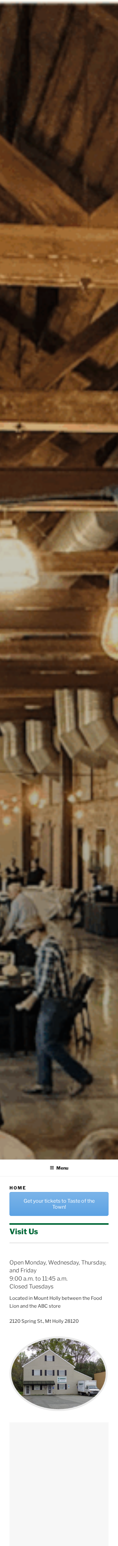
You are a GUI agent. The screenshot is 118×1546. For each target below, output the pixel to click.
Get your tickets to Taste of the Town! (59, 1204)
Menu (62, 1168)
